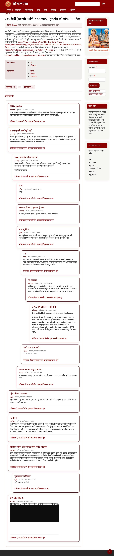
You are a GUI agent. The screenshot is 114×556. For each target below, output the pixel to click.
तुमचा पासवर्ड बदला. (96, 94)
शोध (103, 3)
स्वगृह (9, 10)
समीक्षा (33, 73)
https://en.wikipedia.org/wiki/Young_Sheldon (25, 55)
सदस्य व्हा (41, 121)
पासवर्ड (91, 76)
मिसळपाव (20, 4)
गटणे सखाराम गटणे (31, 348)
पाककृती (63, 10)
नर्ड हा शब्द (32, 280)
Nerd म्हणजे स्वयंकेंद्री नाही (21, 131)
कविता (53, 10)
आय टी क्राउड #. (16, 498)
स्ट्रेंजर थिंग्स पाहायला (18, 394)
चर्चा (45, 10)
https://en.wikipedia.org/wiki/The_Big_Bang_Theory (41, 42)
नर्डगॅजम (13, 418)
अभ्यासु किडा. (24, 229)
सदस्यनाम (92, 67)
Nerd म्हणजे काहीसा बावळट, (26, 157)
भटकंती (72, 10)
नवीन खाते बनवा (94, 91)
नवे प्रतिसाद (29, 10)
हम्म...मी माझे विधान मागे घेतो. (44, 307)
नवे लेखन (18, 10)
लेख (38, 10)
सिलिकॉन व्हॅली (16, 106)
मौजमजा (33, 65)
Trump (14, 25)
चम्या (21, 186)
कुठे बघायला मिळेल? (22, 476)
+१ (24, 254)
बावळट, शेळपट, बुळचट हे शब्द (31, 208)
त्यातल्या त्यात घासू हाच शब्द (30, 369)
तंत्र (31, 62)
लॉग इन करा (29, 121)
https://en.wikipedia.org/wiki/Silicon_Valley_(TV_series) (29, 50)
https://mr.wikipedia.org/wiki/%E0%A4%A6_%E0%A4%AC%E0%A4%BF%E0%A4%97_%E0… (43, 46)
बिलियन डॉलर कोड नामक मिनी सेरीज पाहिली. (28, 447)
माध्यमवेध (34, 76)
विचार (32, 71)
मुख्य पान (8, 13)
